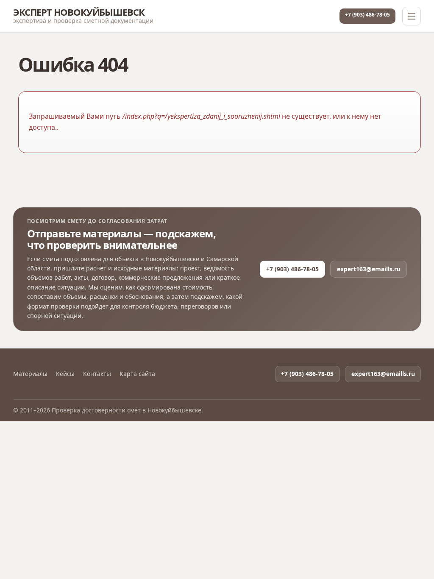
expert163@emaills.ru (369, 269)
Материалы (30, 374)
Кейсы (65, 374)
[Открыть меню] (411, 16)
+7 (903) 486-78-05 (367, 14)
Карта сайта (137, 374)
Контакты (97, 374)
